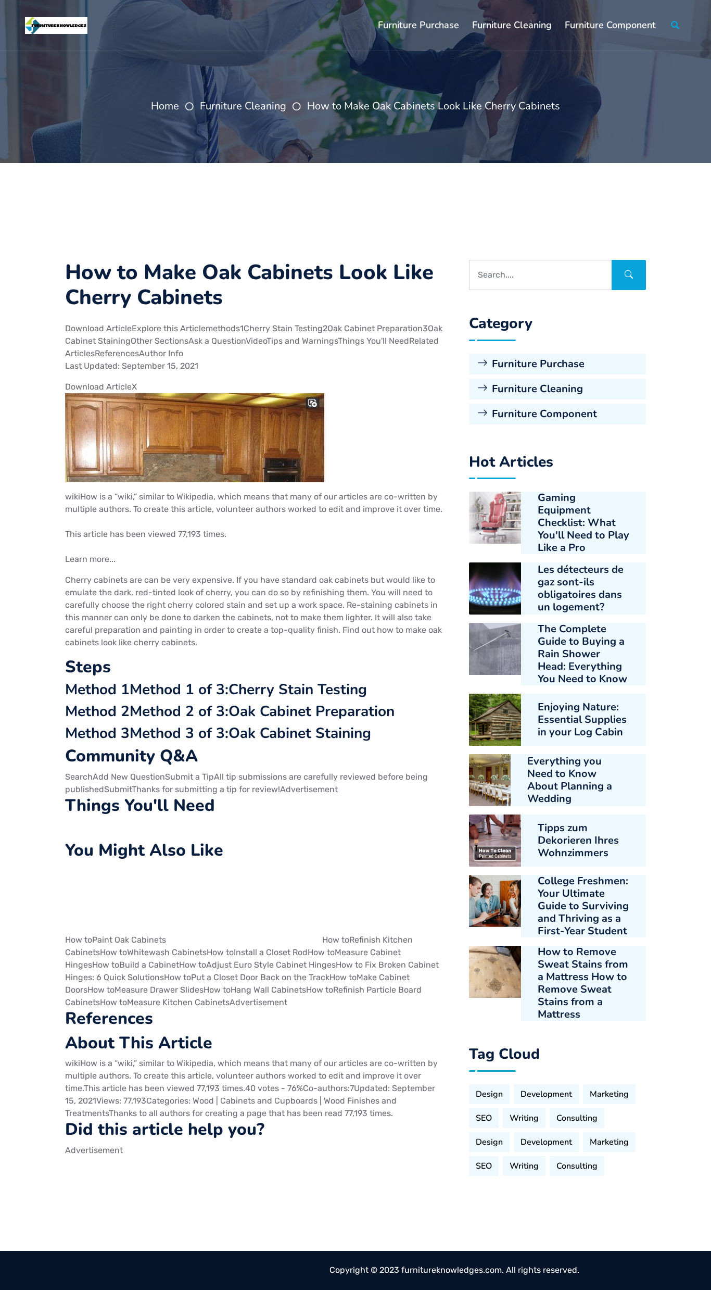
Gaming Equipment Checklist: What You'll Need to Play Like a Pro (583, 523)
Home (165, 106)
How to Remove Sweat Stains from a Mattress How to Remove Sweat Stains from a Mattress (583, 983)
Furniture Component (610, 25)
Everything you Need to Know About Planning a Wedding (569, 780)
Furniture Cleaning (512, 25)
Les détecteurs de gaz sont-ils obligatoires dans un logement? (581, 588)
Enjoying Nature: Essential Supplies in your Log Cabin (582, 719)
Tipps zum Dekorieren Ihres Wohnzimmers (578, 840)
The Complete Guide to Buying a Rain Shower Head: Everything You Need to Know (582, 654)
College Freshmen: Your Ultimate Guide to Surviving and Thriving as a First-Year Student (583, 906)
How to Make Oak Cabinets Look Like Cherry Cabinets (433, 106)
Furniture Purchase (418, 25)
